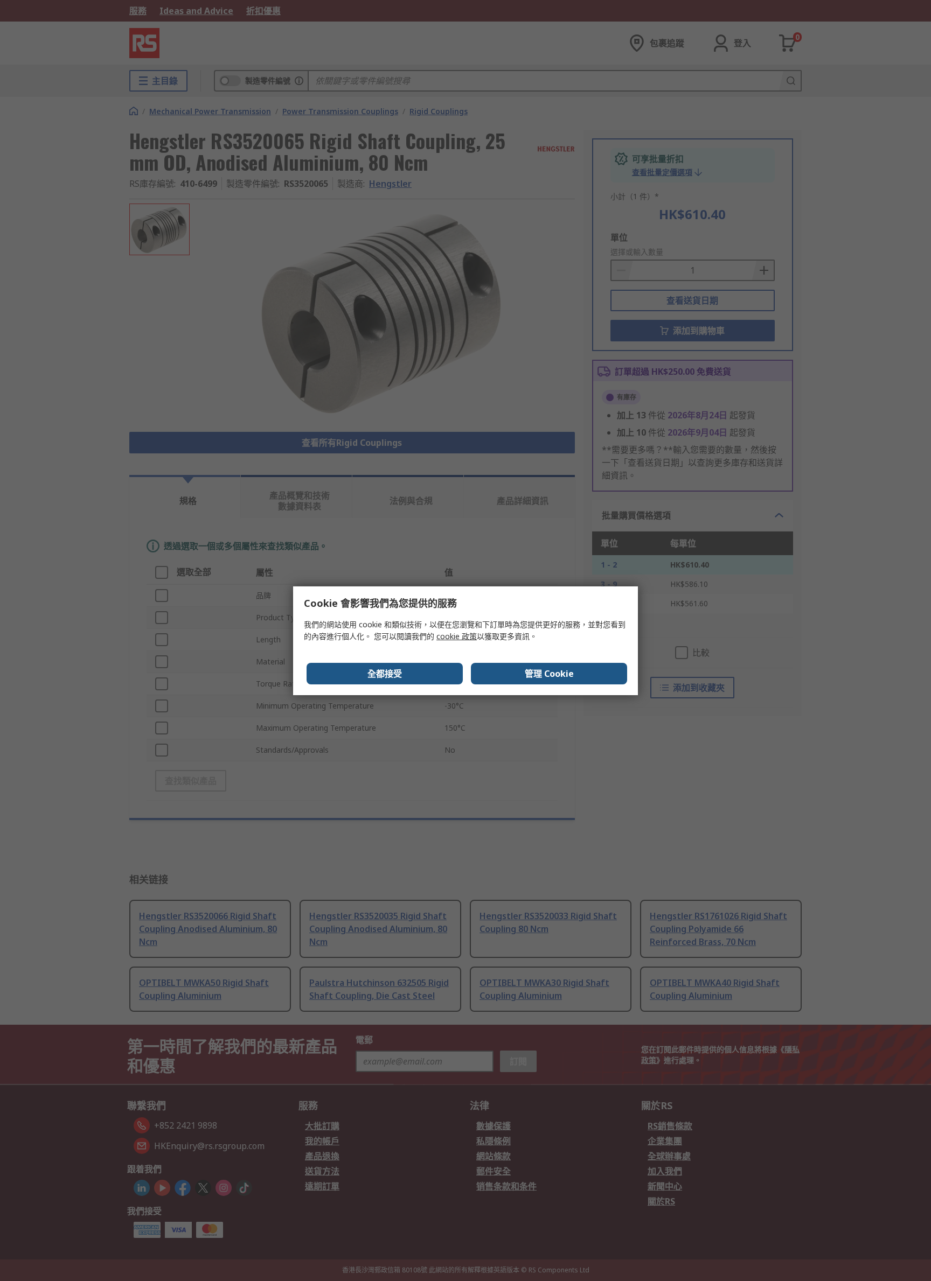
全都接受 (384, 674)
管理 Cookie (549, 674)
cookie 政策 (456, 636)
